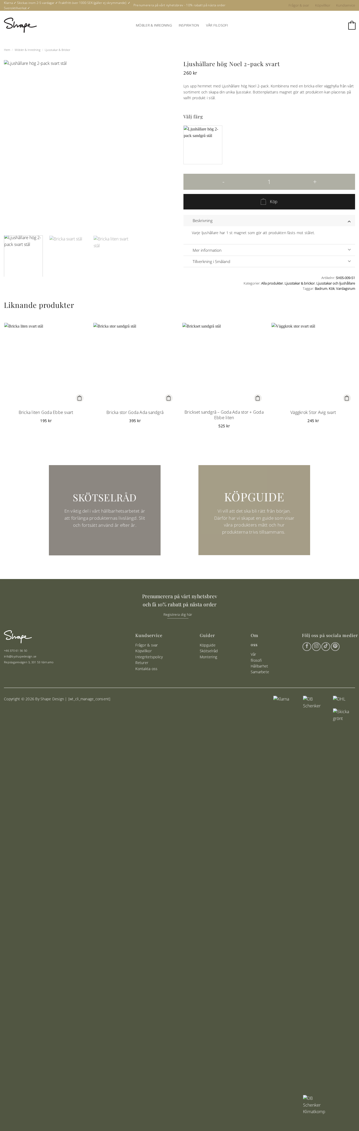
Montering (208, 656)
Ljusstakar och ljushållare (335, 283)
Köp (274, 201)
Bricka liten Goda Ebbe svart (46, 412)
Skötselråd (209, 650)
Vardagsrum (345, 288)
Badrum (321, 288)
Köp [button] (80, 398)
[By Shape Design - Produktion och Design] (20, 25)
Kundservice (345, 5)
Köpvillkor (322, 5)
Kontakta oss (146, 668)
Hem (7, 50)
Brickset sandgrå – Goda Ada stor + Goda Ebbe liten (224, 414)
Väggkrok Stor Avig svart (313, 412)
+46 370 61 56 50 (15, 651)
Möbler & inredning (154, 25)
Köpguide (208, 645)
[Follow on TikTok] (325, 646)
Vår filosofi (217, 25)
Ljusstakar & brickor (57, 50)
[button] (351, 25)
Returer (141, 662)
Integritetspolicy (149, 656)
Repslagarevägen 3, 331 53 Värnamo (28, 662)
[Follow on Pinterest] (335, 646)
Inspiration (189, 25)
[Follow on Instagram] (316, 646)
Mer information (207, 250)
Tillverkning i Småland (211, 261)
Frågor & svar (299, 5)
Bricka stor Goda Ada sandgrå (134, 412)
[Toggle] (349, 220)
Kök (332, 288)
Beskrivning (203, 220)
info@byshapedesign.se (20, 656)
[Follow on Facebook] (306, 646)
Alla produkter (272, 283)
